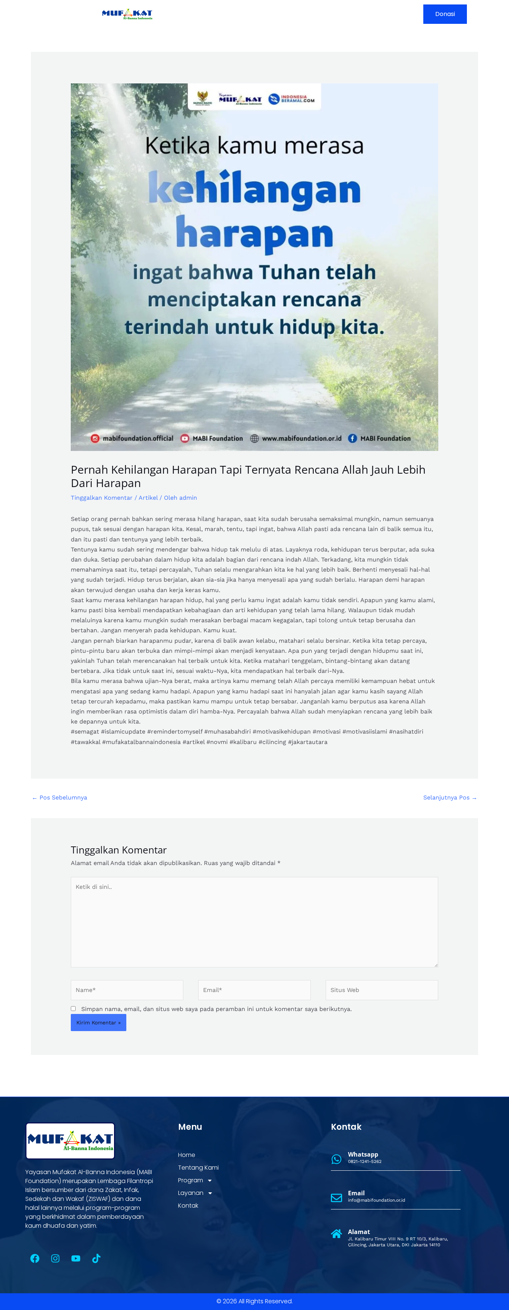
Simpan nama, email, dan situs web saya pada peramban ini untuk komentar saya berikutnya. (216, 1008)
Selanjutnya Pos (450, 797)
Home (220, 14)
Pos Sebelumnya (59, 797)
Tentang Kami (257, 14)
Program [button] (298, 14)
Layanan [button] (342, 14)
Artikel (148, 497)
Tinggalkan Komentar (102, 497)
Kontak (383, 14)
